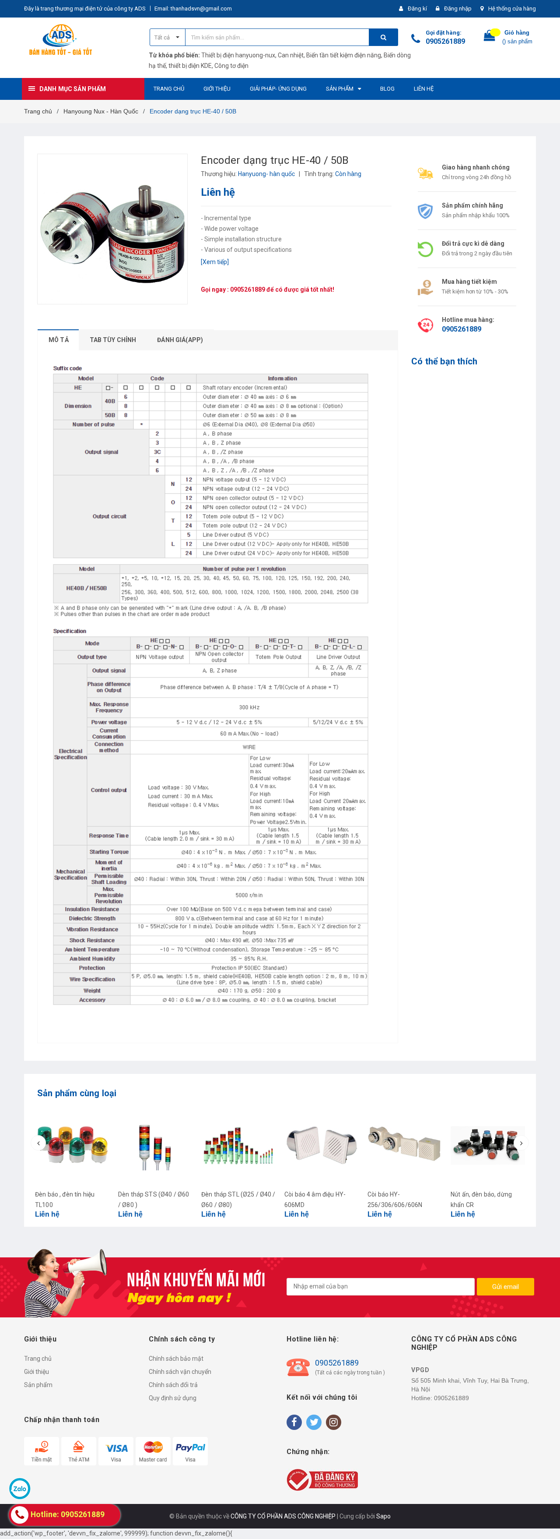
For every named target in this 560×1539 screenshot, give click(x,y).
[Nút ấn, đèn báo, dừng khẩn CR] (488, 1145)
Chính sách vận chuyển (180, 1371)
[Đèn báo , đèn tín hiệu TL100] (72, 1145)
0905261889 (445, 41)
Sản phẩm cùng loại (77, 1093)
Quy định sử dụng (172, 1397)
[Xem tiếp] (215, 261)
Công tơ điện (231, 65)
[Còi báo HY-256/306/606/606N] (405, 1145)
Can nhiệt (291, 55)
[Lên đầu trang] (544, 1517)
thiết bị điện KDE (190, 65)
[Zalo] (20, 1488)
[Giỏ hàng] (489, 37)
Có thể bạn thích (444, 361)
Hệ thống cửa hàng (512, 8)
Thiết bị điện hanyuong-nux (238, 55)
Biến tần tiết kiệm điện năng (343, 55)
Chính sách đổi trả (173, 1384)
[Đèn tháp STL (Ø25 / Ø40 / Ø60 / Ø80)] (238, 1145)
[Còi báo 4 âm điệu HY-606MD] (321, 1145)
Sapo (383, 1516)
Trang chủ (38, 1358)
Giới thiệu (36, 1371)
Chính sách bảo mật (176, 1358)
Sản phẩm (38, 1384)
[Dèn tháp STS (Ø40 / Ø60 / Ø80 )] (155, 1145)
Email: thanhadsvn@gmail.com (193, 8)
